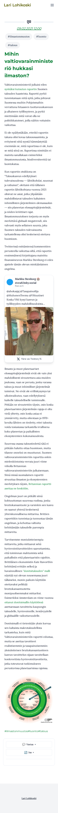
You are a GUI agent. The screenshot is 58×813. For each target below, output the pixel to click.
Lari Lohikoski (29, 798)
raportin (32, 89)
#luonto (41, 36)
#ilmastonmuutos (19, 36)
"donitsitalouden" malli (36, 570)
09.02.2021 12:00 (29, 28)
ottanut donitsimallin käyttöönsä (24, 602)
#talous (12, 45)
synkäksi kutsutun (15, 89)
